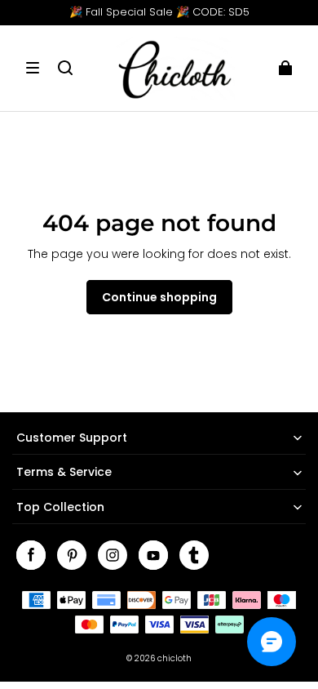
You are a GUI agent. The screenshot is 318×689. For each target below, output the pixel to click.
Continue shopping (159, 297)
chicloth (174, 658)
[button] (32, 67)
